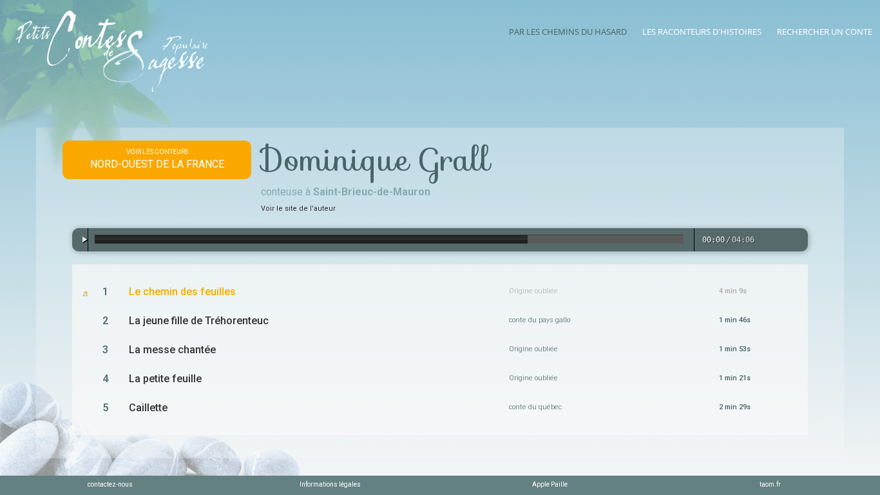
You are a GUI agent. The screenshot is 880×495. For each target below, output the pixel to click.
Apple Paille (550, 484)
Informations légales (330, 484)
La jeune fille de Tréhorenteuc (199, 321)
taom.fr (770, 484)
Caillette (148, 408)
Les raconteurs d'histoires (701, 31)
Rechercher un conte (824, 31)
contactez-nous (110, 484)
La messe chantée (172, 350)
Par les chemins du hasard (568, 31)
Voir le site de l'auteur (298, 208)
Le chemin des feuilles (182, 292)
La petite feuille (165, 379)
